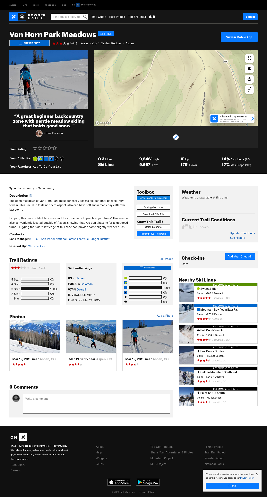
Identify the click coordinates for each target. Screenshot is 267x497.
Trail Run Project (215, 452)
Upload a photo (153, 226)
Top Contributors (161, 446)
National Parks (214, 464)
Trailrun (50, 5)
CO (94, 43)
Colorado (87, 284)
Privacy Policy (247, 478)
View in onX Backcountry (153, 197)
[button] (13, 79)
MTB (25, 5)
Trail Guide (98, 16)
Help (99, 452)
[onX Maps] (19, 440)
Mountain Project (161, 458)
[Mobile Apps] (152, 16)
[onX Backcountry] (84, 5)
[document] (232, 480)
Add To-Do (40, 166)
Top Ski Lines (137, 16)
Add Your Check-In (240, 256)
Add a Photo (165, 315)
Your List (55, 166)
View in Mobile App (239, 37)
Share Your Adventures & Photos (171, 452)
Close (232, 485)
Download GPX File (153, 214)
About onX (18, 464)
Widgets (101, 458)
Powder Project (214, 458)
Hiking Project (214, 446)
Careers (16, 470)
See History (237, 237)
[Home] (29, 16)
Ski (64, 5)
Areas (84, 43)
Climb (13, 5)
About (100, 446)
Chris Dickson (53, 133)
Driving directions (153, 207)
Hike (36, 5)
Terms (142, 492)
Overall (81, 289)
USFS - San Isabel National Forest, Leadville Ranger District (69, 238)
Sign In (250, 16)
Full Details (165, 259)
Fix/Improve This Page (153, 233)
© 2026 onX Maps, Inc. (123, 492)
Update (242, 233)
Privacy (152, 492)
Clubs (100, 464)
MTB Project (158, 464)
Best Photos (117, 16)
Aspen (129, 43)
